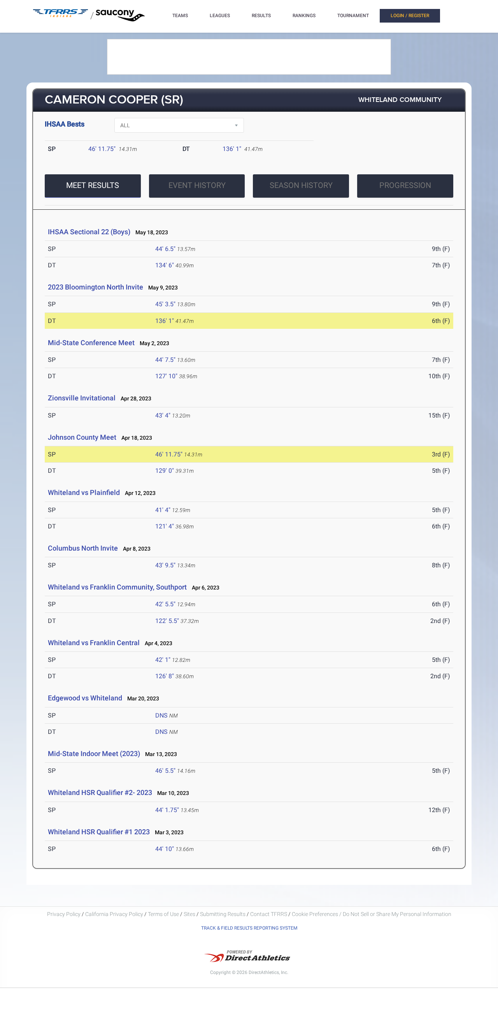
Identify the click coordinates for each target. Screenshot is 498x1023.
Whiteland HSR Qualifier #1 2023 (99, 832)
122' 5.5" (167, 621)
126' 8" (164, 676)
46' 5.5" (165, 770)
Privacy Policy (64, 914)
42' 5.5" (165, 604)
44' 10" (164, 849)
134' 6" (164, 265)
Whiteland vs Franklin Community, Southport (117, 587)
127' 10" (166, 376)
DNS (161, 715)
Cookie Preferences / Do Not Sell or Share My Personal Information (371, 914)
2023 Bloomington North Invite (95, 287)
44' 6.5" (165, 249)
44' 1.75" (167, 810)
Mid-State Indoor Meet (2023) (94, 753)
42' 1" (162, 659)
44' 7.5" (165, 359)
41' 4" (162, 510)
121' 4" (164, 526)
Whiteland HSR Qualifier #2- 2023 (100, 792)
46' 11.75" (102, 149)
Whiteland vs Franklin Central (94, 643)
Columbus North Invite (83, 548)
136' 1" (232, 149)
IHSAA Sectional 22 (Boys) (89, 232)
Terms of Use (163, 914)
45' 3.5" (165, 304)
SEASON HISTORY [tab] (301, 185)
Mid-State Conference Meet (91, 343)
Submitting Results (222, 914)
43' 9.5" (165, 565)
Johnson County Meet (82, 437)
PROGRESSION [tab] (405, 185)
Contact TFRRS (269, 914)
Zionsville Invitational (82, 398)
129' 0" (164, 470)
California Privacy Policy (114, 914)
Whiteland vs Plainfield (84, 492)
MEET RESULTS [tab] (92, 185)
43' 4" (162, 415)
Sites (189, 914)
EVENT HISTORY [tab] (197, 185)
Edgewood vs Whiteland (85, 698)
